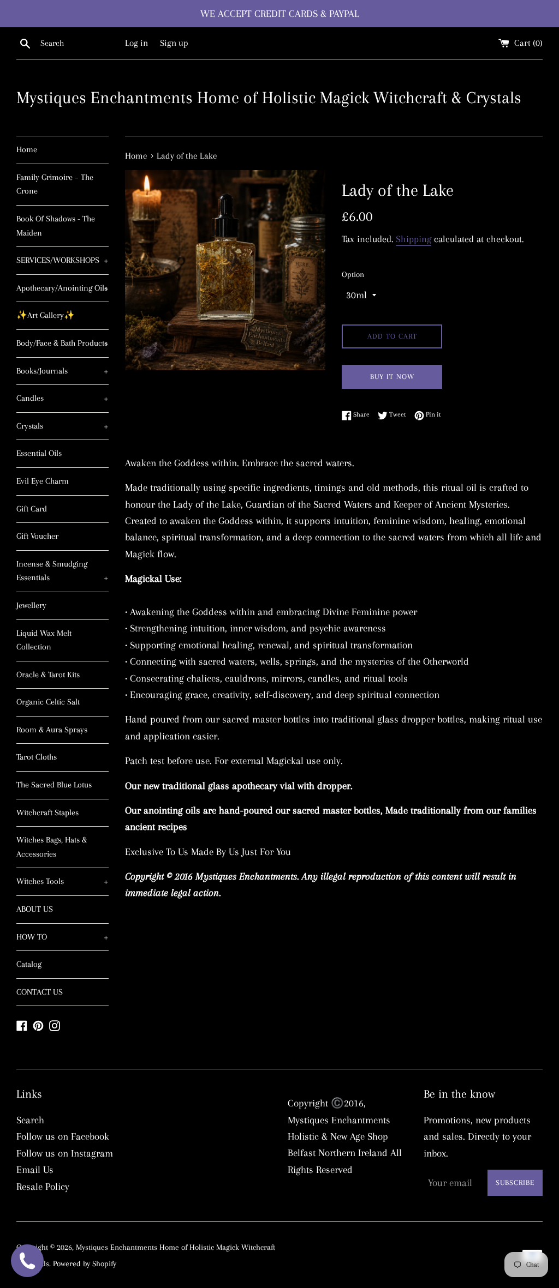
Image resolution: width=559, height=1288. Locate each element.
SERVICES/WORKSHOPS (62, 260)
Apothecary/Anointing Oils (62, 288)
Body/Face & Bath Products (62, 343)
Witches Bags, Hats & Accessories (51, 847)
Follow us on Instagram (64, 1153)
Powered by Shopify (84, 1263)
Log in (136, 43)
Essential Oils (39, 453)
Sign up (174, 43)
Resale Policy (42, 1186)
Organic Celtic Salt (48, 702)
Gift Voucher (37, 536)
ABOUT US (34, 909)
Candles (62, 398)
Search (30, 1120)
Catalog (28, 964)
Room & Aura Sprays (51, 730)
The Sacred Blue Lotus (54, 785)
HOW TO (62, 937)
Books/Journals (62, 371)
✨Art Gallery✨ (45, 315)
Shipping (413, 238)
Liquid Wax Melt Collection (44, 640)
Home (26, 149)
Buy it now (392, 376)
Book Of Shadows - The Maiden (55, 226)
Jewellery (31, 605)
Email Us (34, 1169)
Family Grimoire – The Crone (54, 184)
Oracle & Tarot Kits (48, 674)
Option (353, 274)
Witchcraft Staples (47, 812)
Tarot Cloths (36, 757)
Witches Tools (62, 881)
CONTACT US (39, 992)
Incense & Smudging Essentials (62, 571)
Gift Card (31, 509)
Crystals (62, 426)
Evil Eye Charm (42, 481)
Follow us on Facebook (62, 1136)
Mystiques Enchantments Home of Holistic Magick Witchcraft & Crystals (268, 97)
